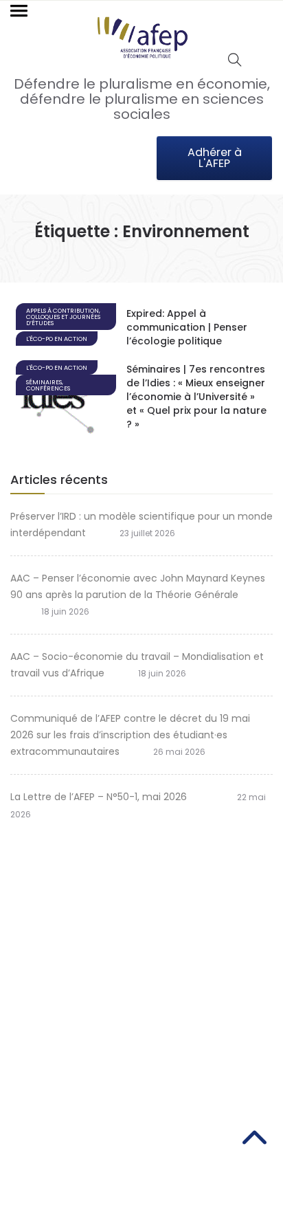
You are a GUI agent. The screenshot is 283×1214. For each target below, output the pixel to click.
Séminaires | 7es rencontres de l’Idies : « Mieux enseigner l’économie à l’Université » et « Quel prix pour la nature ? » (196, 396)
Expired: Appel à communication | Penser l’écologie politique (186, 327)
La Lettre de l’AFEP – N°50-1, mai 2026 (106, 797)
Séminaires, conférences (48, 385)
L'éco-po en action (56, 339)
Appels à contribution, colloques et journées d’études (63, 317)
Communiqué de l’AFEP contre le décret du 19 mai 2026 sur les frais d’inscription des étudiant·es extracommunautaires (130, 734)
